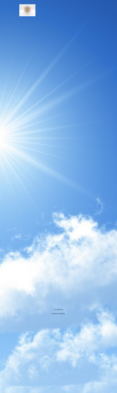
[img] (58, 196)
